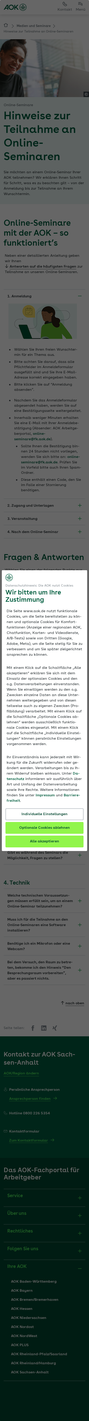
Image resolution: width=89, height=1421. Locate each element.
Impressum (45, 795)
